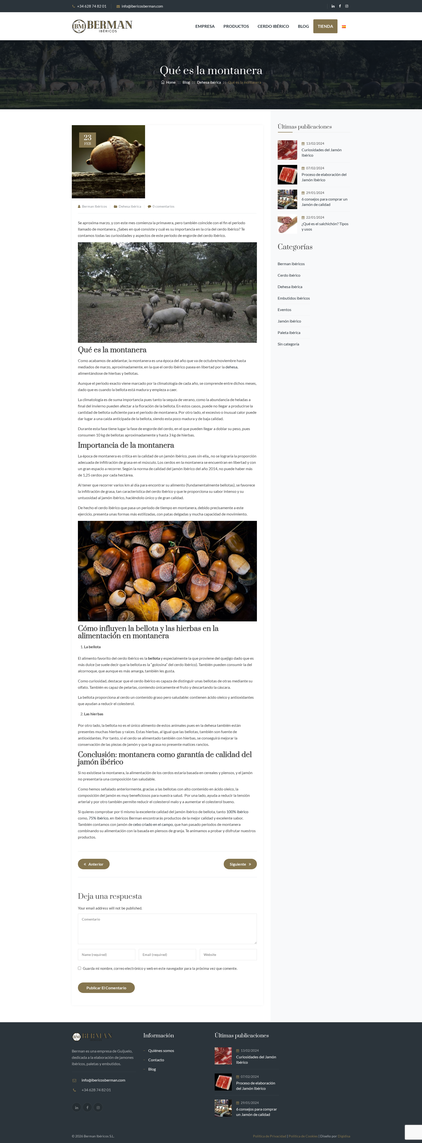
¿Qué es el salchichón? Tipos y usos (325, 226)
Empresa (205, 26)
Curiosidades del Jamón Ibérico (322, 152)
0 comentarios (163, 206)
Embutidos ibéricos (294, 298)
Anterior (96, 864)
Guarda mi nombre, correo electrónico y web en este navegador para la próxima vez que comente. (160, 968)
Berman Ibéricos (94, 206)
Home (170, 82)
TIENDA (325, 26)
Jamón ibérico (289, 321)
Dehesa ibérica (130, 206)
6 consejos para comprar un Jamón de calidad (325, 202)
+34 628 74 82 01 (91, 6)
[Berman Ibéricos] (102, 26)
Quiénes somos (161, 1050)
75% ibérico (98, 818)
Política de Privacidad (269, 1136)
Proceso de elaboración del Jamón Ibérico (324, 177)
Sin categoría (288, 344)
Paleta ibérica (289, 332)
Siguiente (238, 864)
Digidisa (344, 1136)
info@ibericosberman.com (142, 6)
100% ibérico (237, 811)
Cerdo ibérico (273, 26)
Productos (236, 26)
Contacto (156, 1059)
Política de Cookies (303, 1136)
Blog (303, 26)
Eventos (284, 309)
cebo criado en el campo (153, 824)
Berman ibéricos (291, 263)
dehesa (231, 366)
